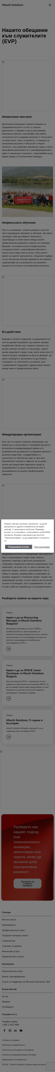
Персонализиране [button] (42, 547)
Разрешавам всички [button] (18, 547)
